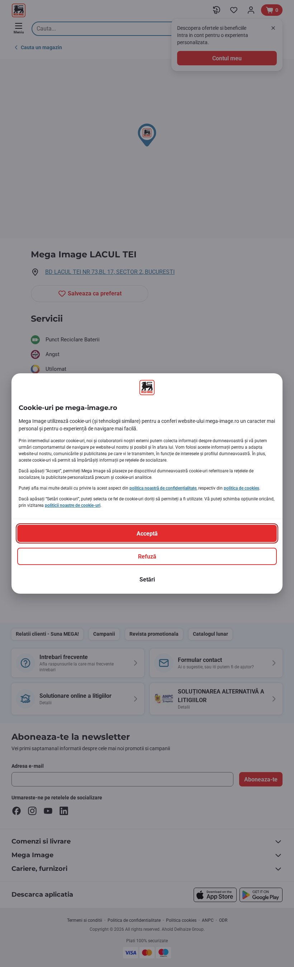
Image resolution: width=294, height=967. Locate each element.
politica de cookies (241, 488)
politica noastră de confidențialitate (162, 488)
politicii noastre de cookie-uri (72, 505)
